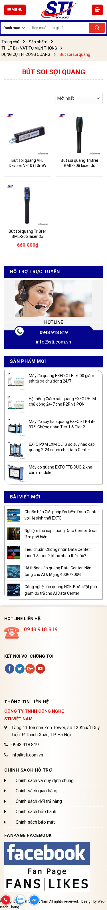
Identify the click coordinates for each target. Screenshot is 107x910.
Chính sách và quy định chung (45, 780)
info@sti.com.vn (53, 342)
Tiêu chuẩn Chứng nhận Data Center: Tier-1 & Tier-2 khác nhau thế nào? (58, 552)
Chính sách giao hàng (36, 791)
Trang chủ (10, 42)
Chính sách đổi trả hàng (39, 801)
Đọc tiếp (20, 147)
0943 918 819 (54, 332)
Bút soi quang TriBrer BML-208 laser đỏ (79, 163)
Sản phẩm (38, 42)
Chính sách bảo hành (36, 811)
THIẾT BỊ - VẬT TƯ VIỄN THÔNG (29, 48)
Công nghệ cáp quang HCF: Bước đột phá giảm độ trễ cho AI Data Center (61, 589)
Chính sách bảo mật (35, 822)
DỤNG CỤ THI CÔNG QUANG (25, 54)
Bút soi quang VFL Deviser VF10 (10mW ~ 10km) (27, 163)
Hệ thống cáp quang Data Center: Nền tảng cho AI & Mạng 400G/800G (58, 571)
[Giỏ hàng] (97, 10)
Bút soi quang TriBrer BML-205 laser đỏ (27, 234)
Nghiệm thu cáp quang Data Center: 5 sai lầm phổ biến (61, 533)
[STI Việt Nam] (59, 10)
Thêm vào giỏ (25, 217)
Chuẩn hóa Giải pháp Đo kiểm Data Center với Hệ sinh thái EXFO (62, 515)
